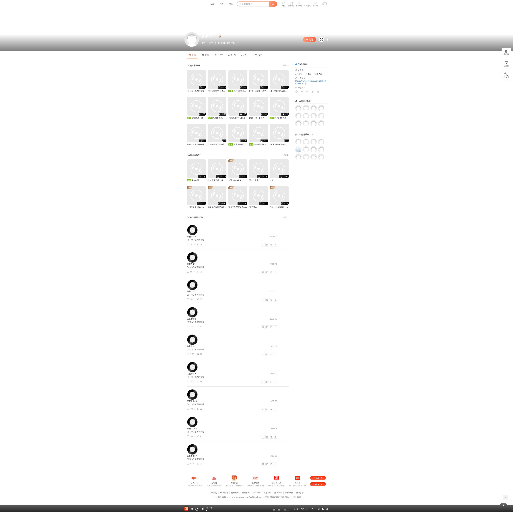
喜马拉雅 (194, 4)
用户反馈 (256, 492)
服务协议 (267, 492)
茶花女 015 (192, 236)
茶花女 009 (192, 401)
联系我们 (224, 492)
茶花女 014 (192, 264)
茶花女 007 (192, 456)
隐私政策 (278, 492)
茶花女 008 (192, 428)
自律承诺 (300, 492)
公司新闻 (235, 492)
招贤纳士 (245, 492)
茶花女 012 (191, 319)
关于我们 (213, 492)
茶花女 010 (192, 373)
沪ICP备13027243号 (273, 497)
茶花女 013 (192, 291)
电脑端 (317, 484)
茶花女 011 (191, 346)
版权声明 (289, 492)
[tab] (192, 54)
